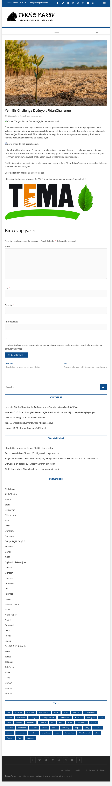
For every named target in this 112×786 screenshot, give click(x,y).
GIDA (7, 557)
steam (9, 733)
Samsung (65, 727)
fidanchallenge (13, 116)
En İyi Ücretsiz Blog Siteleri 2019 (21, 453)
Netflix (10, 727)
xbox (97, 733)
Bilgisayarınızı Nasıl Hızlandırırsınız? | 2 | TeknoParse (72, 458)
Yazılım (8, 688)
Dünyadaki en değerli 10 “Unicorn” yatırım (25, 463)
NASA (93, 722)
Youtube (30, 738)
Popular (8, 635)
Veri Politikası (65, 770)
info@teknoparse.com (38, 2)
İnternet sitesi (12, 321)
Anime (8, 499)
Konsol (8, 599)
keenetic (30, 722)
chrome (76, 712)
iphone (19, 722)
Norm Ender (25, 116)
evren (9, 717)
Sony (87, 727)
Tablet (8, 656)
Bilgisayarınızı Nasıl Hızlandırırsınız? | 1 (24, 458)
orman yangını (36, 116)
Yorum (8, 246)
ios (101, 717)
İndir (7, 588)
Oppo (44, 727)
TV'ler (8, 672)
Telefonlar (10, 667)
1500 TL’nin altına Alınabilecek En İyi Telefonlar (27, 469)
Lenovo (43, 722)
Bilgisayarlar (11, 515)
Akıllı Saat (10, 489)
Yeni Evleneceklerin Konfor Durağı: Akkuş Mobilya (29, 422)
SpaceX (97, 727)
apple (56, 712)
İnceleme (9, 583)
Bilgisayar (10, 510)
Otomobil (9, 625)
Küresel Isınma (12, 604)
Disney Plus (90, 712)
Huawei (78, 717)
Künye (102, 770)
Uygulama (46, 733)
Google (34, 717)
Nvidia (34, 727)
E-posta (9, 305)
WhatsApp (69, 733)
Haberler (9, 578)
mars (70, 722)
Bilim (7, 520)
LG (52, 722)
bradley (49, 448)
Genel (8, 551)
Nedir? (8, 620)
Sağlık (8, 641)
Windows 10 (84, 733)
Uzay (7, 677)
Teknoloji (9, 662)
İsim (7, 288)
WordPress (43, 776)
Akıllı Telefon (11, 494)
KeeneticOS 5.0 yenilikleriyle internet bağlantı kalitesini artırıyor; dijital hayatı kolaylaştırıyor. (50, 412)
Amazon (18, 712)
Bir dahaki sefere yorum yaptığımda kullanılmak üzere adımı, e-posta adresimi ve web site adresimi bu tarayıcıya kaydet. (53, 347)
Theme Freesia (32, 776)
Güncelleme (65, 717)
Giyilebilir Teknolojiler (15, 562)
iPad (9, 722)
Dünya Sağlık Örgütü (15, 541)
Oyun (7, 630)
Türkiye (33, 733)
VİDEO (8, 682)
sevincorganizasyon (50, 453)
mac (60, 722)
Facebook (21, 717)
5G (8, 712)
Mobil (7, 609)
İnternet (9, 593)
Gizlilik (78, 770)
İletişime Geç (90, 770)
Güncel (8, 567)
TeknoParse (10, 776)
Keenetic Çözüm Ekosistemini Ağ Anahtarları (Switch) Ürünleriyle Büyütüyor (41, 407)
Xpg (19, 738)
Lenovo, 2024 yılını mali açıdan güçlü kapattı (26, 428)
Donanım (9, 530)
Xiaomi (10, 738)
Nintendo (22, 727)
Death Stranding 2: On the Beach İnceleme (25, 417)
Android (30, 712)
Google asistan (48, 717)
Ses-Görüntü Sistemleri (16, 646)
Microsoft (81, 722)
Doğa (7, 525)
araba (7, 504)
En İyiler (9, 546)
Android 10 (43, 712)
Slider (7, 651)
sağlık (77, 727)
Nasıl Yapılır (10, 614)
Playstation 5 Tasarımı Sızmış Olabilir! (23, 448)
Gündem (9, 572)
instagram (91, 717)
